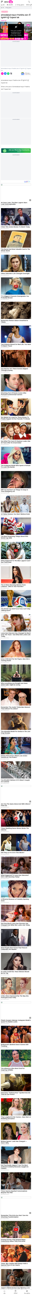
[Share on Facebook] (5, 73)
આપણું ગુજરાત (20, 5)
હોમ (4, 5)
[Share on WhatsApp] (8, 73)
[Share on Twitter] (11, 73)
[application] (16, 31)
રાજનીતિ (10, 5)
